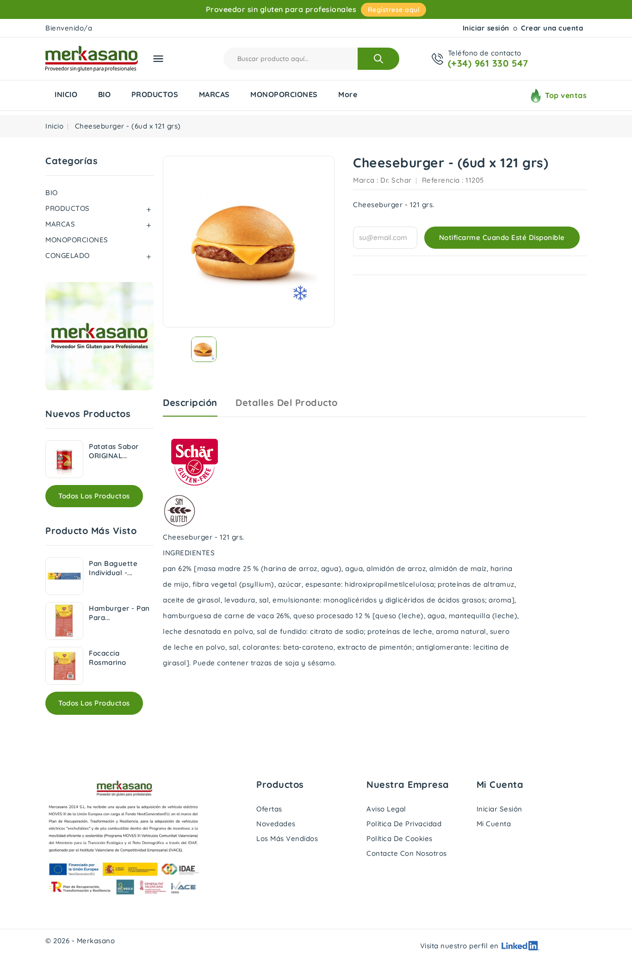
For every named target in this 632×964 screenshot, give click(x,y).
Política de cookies (399, 838)
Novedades (276, 823)
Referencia (441, 180)
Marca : (365, 180)
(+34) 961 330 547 (488, 63)
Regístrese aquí (394, 10)
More (347, 94)
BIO (104, 94)
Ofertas (269, 808)
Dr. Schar (396, 180)
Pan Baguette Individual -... (113, 568)
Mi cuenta (494, 823)
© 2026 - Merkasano (80, 940)
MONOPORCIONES (284, 94)
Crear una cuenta (552, 28)
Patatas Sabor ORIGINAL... (114, 451)
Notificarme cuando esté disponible (502, 237)
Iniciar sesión (486, 28)
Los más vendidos (287, 838)
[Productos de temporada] (99, 336)
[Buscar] (378, 59)
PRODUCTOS (155, 94)
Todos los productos (94, 495)
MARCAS (214, 94)
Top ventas (566, 95)
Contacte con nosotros (406, 853)
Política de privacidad (403, 823)
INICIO (66, 94)
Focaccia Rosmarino (107, 658)
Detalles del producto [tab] (286, 402)
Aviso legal (386, 808)
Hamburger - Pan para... (119, 613)
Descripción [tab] (190, 402)
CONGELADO (67, 255)
